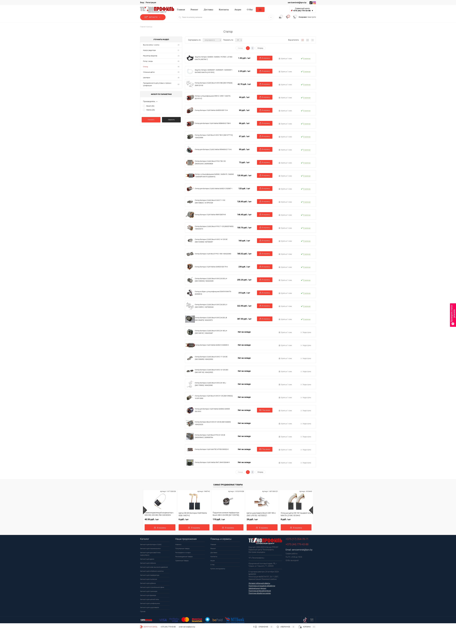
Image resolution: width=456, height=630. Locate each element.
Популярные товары (182, 548)
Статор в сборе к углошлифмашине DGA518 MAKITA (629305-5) (213, 293)
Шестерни (146, 77)
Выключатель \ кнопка (151, 45)
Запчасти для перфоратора (149, 575)
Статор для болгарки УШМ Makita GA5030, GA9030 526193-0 (212, 410)
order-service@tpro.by (187, 627)
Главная (181, 9)
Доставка (208, 9)
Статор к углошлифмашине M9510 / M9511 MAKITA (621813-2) (212, 97)
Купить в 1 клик (286, 58)
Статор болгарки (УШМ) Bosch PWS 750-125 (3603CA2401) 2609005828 (210, 162)
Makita (150, 110)
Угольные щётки (149, 72)
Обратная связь (150, 627)
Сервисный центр (303, 9)
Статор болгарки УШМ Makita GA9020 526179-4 (211, 267)
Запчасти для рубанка (148, 583)
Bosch (150, 106)
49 (178, 77)
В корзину (266, 58)
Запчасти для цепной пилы (149, 599)
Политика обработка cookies (260, 593)
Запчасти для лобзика (148, 563)
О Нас (250, 9)
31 (178, 50)
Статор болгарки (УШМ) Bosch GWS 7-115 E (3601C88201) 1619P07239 (210, 201)
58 (178, 67)
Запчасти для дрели (147, 559)
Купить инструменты (217, 569)
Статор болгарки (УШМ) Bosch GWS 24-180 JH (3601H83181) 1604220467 (211, 332)
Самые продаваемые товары (228, 484)
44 (178, 45)
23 (178, 56)
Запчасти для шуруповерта (149, 607)
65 (178, 84)
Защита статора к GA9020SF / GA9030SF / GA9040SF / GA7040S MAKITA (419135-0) (214, 71)
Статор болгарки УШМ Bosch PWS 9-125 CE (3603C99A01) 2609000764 (210, 436)
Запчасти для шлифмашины (150, 603)
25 (178, 72)
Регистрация (151, 2)
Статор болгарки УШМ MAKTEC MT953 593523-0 (211, 449)
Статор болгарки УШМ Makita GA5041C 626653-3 (212, 345)
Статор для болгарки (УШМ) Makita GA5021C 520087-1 (213, 188)
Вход (142, 2)
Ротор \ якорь (148, 61)
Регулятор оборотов (150, 56)
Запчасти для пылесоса (148, 579)
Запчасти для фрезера (148, 595)
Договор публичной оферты (259, 583)
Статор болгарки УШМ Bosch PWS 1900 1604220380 (213, 254)
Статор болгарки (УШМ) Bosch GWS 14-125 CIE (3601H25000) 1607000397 (211, 240)
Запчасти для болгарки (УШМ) (150, 544)
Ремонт (194, 9)
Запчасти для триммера (148, 591)
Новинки (178, 544)
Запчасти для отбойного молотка (152, 571)
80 (178, 61)
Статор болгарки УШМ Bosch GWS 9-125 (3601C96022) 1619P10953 (214, 397)
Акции (237, 9)
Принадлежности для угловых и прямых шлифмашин (157, 84)
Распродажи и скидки (183, 552)
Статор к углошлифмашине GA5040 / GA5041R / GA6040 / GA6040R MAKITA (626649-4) (214, 175)
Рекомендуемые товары (184, 556)
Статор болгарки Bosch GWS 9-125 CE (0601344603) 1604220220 (213, 423)
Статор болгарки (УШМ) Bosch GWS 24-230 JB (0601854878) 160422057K (211, 319)
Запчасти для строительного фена (152, 587)
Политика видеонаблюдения (260, 591)
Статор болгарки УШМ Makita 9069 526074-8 (210, 214)
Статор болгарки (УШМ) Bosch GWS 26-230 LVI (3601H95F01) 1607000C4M (211, 306)
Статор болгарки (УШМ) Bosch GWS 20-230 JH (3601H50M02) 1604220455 (211, 280)
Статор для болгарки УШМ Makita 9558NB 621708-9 (212, 123)
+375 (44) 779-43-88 (168, 627)
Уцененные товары (182, 560)
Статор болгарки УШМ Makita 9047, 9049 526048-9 (212, 462)
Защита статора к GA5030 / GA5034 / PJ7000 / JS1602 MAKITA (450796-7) (213, 58)
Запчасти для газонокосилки (150, 548)
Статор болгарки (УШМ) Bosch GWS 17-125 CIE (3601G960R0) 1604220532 (211, 358)
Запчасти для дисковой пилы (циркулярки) (150, 554)
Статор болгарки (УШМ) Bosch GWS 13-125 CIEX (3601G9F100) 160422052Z (211, 371)
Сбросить (171, 120)
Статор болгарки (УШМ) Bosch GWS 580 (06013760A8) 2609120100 (213, 84)
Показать (151, 120)
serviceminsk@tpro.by (297, 2)
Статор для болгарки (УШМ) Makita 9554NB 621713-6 (213, 149)
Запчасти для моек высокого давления (154, 567)
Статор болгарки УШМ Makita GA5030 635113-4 (211, 110)
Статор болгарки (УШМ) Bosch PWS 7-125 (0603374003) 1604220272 (214, 227)
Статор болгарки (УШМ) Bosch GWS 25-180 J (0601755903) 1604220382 (210, 384)
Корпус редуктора (149, 50)
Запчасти (153, 17)
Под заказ (266, 410)
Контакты (224, 9)
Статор (145, 67)
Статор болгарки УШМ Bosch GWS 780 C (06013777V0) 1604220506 (214, 136)
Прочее (142, 611)
